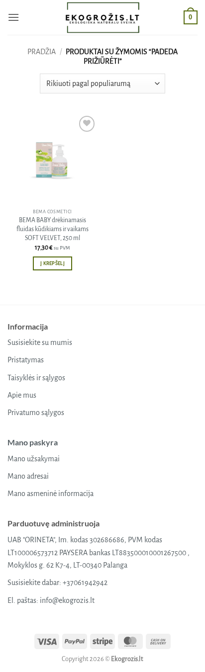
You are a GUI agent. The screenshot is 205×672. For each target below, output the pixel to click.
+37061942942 (85, 583)
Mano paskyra (32, 442)
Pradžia (41, 52)
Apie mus (21, 395)
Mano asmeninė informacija (50, 494)
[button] (13, 17)
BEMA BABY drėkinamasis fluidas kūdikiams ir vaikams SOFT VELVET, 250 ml (52, 229)
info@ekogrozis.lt (67, 600)
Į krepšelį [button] (52, 263)
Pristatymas (25, 360)
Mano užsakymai (33, 459)
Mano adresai (28, 476)
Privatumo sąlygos (35, 413)
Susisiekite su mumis (39, 342)
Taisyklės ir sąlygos (36, 378)
